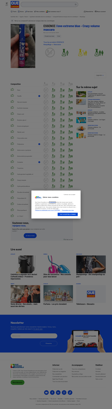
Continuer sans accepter (69, 194)
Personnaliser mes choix (68, 210)
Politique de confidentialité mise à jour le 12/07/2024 (47, 210)
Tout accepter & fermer (68, 214)
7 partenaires (52, 202)
